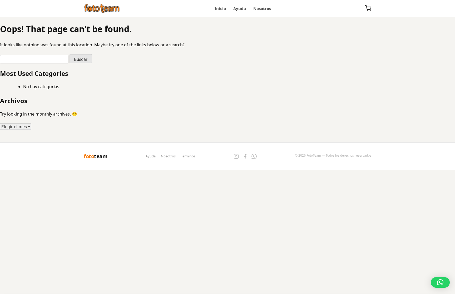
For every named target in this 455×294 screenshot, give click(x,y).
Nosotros (262, 8)
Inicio (220, 8)
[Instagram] (236, 156)
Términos (188, 156)
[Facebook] (245, 156)
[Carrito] (368, 8)
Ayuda (239, 8)
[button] (440, 282)
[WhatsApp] (254, 156)
